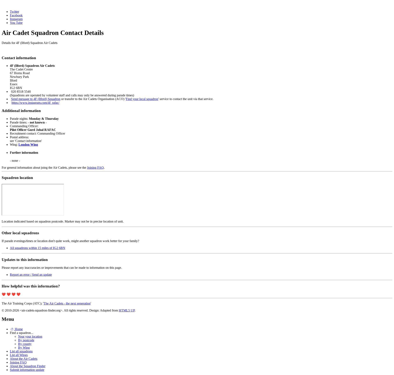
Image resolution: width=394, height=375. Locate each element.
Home (18, 329)
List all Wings (19, 355)
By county (25, 344)
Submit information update (27, 370)
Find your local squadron (142, 99)
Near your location (30, 336)
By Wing (24, 347)
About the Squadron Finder (27, 366)
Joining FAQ (95, 167)
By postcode (26, 340)
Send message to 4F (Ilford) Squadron (35, 99)
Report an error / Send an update (31, 274)
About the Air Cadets (23, 358)
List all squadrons (21, 351)
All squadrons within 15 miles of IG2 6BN (37, 248)
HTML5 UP (127, 310)
